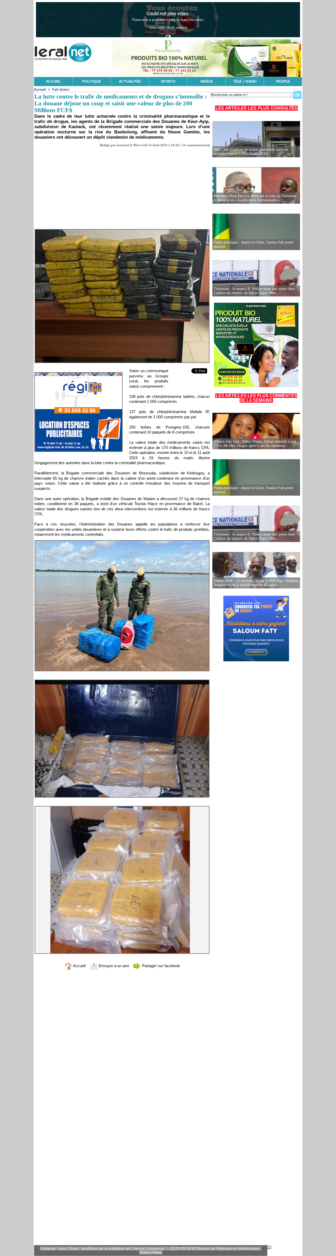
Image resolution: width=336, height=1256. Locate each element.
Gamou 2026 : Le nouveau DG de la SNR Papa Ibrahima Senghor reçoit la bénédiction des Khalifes (256, 583)
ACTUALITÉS (130, 81)
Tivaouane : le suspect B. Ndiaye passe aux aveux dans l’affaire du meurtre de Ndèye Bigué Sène (254, 291)
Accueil (40, 89)
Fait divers (60, 89)
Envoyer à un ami (113, 965)
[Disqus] (122, 1043)
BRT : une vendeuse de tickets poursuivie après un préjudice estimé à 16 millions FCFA (251, 152)
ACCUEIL (53, 81)
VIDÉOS (206, 81)
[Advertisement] (122, 186)
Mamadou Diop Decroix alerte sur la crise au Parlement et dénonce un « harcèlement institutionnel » (255, 198)
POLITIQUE (91, 81)
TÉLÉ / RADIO (245, 81)
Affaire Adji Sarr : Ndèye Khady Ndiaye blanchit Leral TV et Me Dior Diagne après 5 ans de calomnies (255, 444)
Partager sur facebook (160, 965)
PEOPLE (283, 81)
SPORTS (168, 81)
